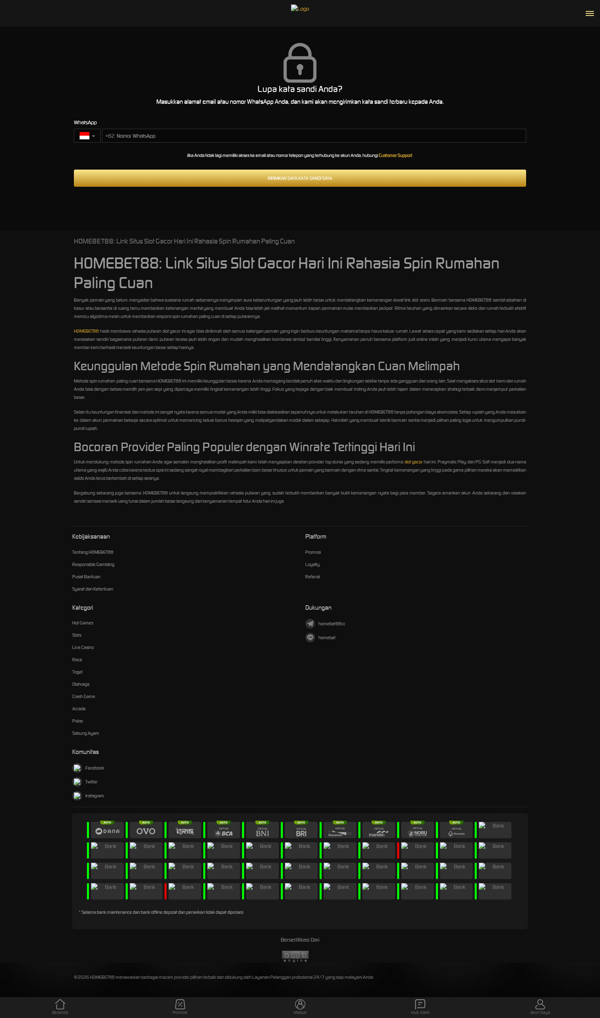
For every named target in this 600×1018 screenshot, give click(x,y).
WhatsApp (85, 122)
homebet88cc (331, 623)
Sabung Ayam (85, 733)
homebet (327, 637)
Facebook (94, 768)
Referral (312, 576)
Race (77, 659)
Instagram (94, 796)
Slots (76, 635)
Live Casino (83, 647)
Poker (77, 721)
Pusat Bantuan (86, 576)
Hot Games (82, 623)
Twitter (91, 782)
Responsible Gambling (93, 564)
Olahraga (80, 684)
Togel (77, 672)
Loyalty (312, 564)
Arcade (79, 708)
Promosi (313, 552)
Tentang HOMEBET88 (92, 552)
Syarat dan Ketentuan (92, 589)
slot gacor (413, 462)
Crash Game (83, 696)
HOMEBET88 (86, 331)
